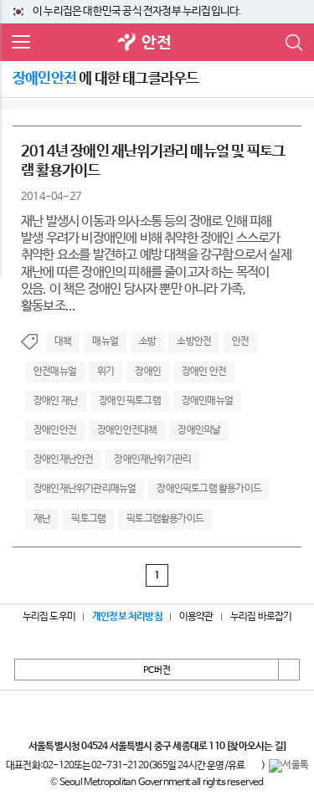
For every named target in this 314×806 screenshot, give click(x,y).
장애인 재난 (55, 401)
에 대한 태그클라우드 (105, 78)
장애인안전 (54, 430)
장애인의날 (199, 430)
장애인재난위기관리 (152, 459)
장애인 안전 (204, 371)
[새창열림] (126, 43)
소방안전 (194, 341)
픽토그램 (88, 519)
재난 (41, 519)
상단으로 (289, 669)
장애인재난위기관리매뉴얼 (84, 489)
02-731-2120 (119, 766)
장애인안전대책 (127, 430)
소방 (147, 341)
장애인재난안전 (63, 459)
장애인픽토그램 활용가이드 (209, 489)
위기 (105, 371)
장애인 (148, 371)
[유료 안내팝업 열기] (253, 766)
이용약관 (196, 617)
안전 (156, 43)
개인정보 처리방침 (127, 617)
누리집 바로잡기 (261, 617)
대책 (62, 341)
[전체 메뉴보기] (20, 42)
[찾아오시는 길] (256, 746)
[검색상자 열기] (293, 42)
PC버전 (157, 670)
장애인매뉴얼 (207, 401)
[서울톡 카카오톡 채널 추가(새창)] (288, 766)
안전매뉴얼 (54, 371)
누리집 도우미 (49, 617)
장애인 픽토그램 (130, 401)
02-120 (58, 766)
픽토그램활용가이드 (164, 519)
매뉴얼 (105, 341)
